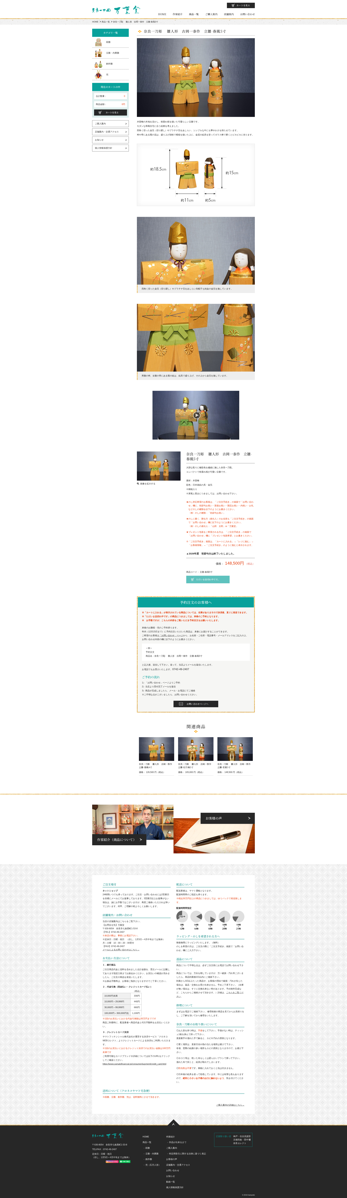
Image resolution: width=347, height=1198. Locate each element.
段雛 (108, 42)
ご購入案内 (211, 14)
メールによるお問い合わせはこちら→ (121, 950)
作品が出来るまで (177, 1142)
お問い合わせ (247, 14)
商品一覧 (194, 14)
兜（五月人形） (153, 1165)
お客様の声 (171, 1159)
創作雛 (109, 64)
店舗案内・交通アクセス (107, 132)
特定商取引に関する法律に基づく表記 (187, 1153)
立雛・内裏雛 (112, 53)
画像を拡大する (147, 484)
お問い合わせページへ (197, 703)
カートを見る (243, 5)
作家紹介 (177, 14)
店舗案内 (229, 14)
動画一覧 (170, 1182)
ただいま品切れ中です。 (208, 579)
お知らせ (99, 140)
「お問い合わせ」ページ (171, 635)
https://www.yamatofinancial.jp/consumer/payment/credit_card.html (134, 1064)
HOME (162, 14)
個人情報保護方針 (103, 148)
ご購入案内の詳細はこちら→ (230, 1105)
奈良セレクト (239, 1143)
